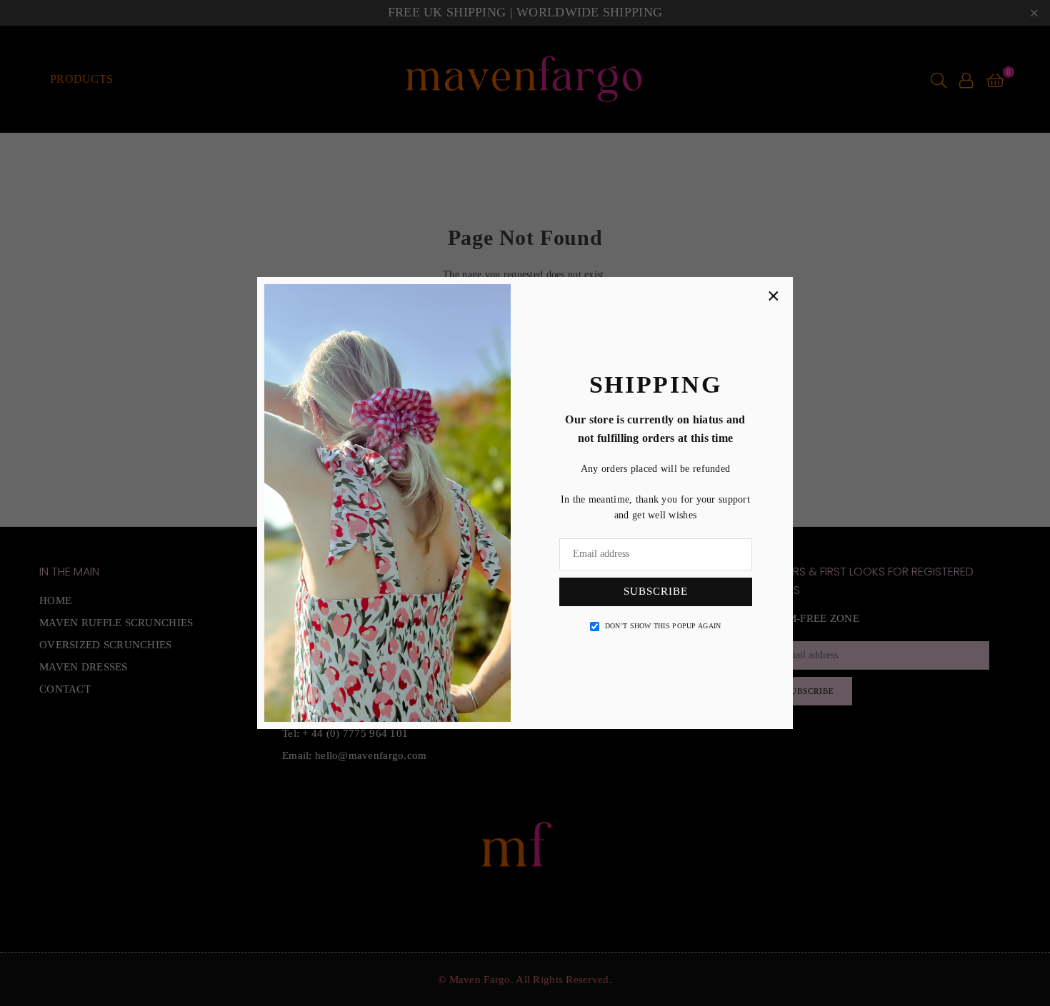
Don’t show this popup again (663, 626)
